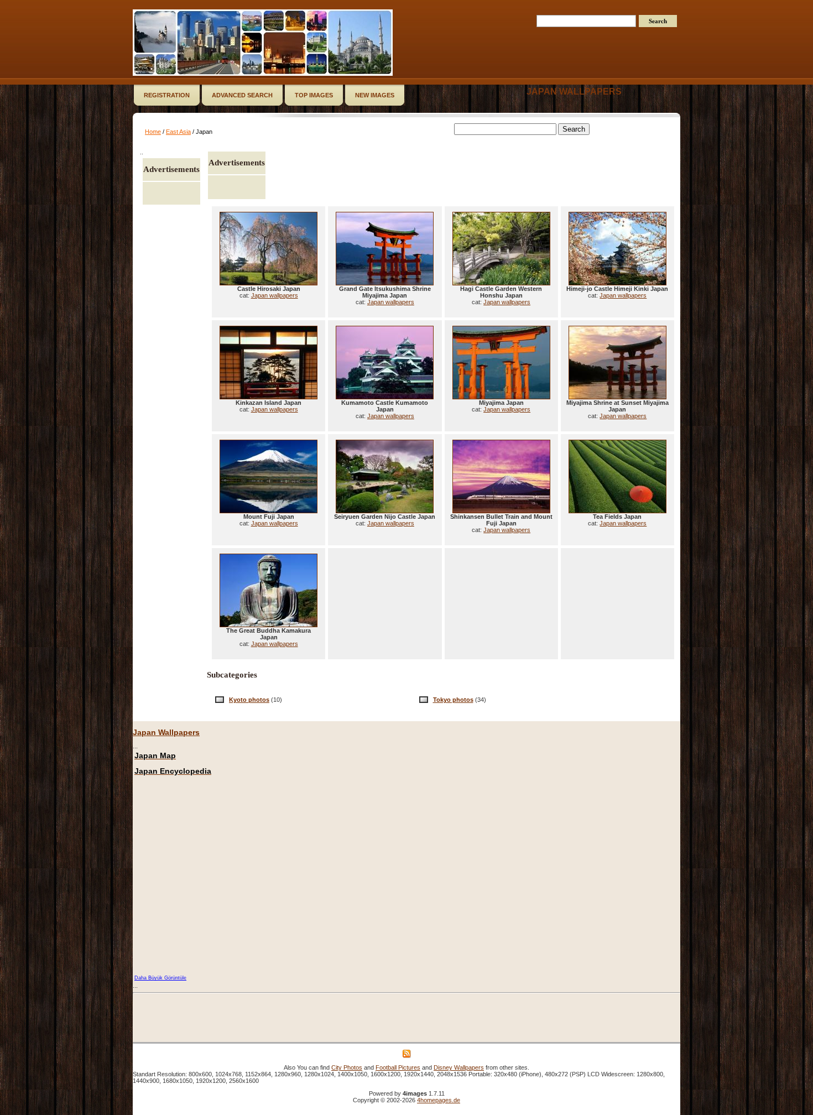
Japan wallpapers (574, 91)
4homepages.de (438, 1100)
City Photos (346, 1067)
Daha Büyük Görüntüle (160, 978)
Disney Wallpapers (459, 1067)
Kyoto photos (249, 699)
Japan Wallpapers (166, 732)
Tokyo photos (453, 699)
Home (153, 131)
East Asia (178, 131)
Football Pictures (398, 1067)
